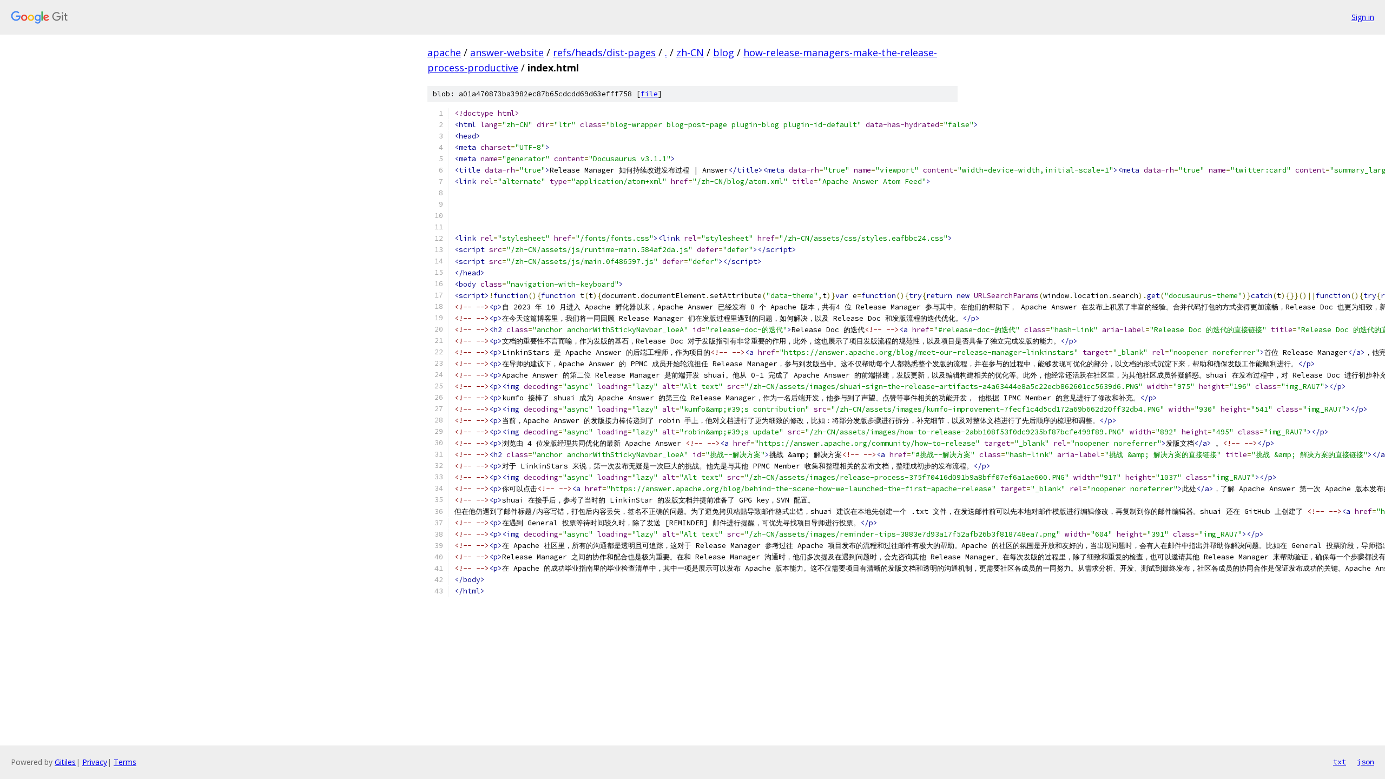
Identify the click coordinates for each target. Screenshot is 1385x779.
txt (1339, 762)
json (1365, 762)
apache (444, 52)
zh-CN (690, 52)
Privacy (94, 762)
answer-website (507, 52)
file (649, 93)
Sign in (1362, 17)
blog (723, 52)
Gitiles (65, 762)
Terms (125, 762)
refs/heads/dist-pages (604, 52)
